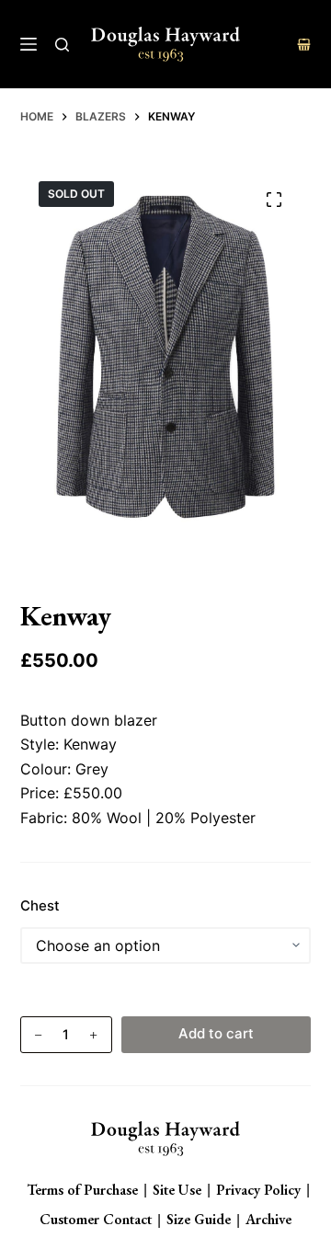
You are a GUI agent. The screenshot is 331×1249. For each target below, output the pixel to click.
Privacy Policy (258, 1189)
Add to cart (216, 1033)
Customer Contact (96, 1219)
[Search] (62, 45)
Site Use (177, 1189)
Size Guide (198, 1219)
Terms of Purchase (82, 1189)
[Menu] (28, 44)
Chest (40, 905)
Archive (268, 1219)
